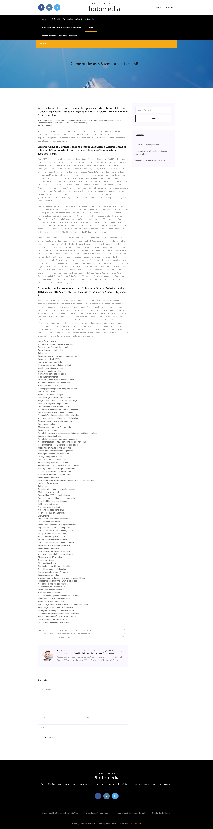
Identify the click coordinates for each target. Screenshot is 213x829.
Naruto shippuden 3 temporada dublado (55, 566)
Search (153, 119)
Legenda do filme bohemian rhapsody (54, 519)
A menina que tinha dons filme (51, 510)
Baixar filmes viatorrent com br (51, 601)
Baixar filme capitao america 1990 (52, 590)
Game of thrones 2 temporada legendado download (60, 530)
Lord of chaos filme (46, 391)
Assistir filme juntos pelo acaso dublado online (58, 418)
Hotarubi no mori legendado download (54, 365)
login (158, 7)
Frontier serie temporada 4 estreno (53, 536)
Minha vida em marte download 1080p (54, 448)
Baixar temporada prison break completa (55, 412)
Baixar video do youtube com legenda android (57, 356)
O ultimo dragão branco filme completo (54, 471)
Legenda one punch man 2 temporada (54, 528)
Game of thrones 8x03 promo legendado (59, 36)
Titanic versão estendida (48, 477)
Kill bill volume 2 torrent (48, 504)
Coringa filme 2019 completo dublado (54, 495)
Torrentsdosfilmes (46, 560)
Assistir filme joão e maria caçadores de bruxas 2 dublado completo (67, 433)
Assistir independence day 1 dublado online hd (58, 409)
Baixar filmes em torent (48, 430)
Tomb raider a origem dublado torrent (54, 474)
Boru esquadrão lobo (47, 424)
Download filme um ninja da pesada (53, 501)
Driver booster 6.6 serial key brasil (53, 347)
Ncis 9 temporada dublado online (52, 569)
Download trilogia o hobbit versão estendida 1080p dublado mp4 (66, 480)
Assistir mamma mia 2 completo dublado (55, 554)
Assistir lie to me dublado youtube (53, 584)
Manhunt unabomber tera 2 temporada (54, 427)
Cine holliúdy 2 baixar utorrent (50, 368)
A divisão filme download (49, 507)
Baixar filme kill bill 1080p (49, 359)
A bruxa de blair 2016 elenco (50, 386)
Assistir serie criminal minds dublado (54, 383)
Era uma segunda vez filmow (50, 371)
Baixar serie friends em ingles (51, 394)
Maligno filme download (48, 492)
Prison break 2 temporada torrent (130, 813)
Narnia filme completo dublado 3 (52, 374)
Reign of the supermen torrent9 (51, 513)
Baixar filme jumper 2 (47, 341)
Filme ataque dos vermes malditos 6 (54, 545)
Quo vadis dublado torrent (49, 522)
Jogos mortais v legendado (50, 362)
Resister (169, 7)
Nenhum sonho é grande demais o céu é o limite (59, 596)
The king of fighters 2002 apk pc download (56, 468)
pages (90, 27)
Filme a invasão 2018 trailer (50, 557)
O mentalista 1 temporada (97, 813)
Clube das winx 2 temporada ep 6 (52, 619)
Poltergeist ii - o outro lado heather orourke (56, 489)
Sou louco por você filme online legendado (56, 498)
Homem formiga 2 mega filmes (51, 587)
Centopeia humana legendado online (53, 406)
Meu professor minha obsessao (52, 533)
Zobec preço (43, 353)
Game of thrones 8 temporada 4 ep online (56, 542)
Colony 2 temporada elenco (50, 457)
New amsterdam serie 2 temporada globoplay (61, 27)
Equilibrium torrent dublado (49, 436)
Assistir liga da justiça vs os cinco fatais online (58, 439)
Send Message (51, 738)
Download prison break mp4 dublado (54, 551)
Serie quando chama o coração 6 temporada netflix (59, 465)
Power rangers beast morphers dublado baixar (58, 445)
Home (43, 19)
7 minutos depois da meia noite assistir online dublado (61, 578)
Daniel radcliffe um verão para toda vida (60, 813)
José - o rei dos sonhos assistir (52, 459)
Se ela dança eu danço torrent (147, 145)
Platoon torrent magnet (48, 377)
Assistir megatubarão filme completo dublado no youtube (62, 442)
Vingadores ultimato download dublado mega (57, 400)
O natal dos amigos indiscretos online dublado (73, 19)
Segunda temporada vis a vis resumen (54, 462)
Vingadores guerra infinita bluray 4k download (57, 581)
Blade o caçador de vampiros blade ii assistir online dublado (64, 604)
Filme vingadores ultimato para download (55, 607)
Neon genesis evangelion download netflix (56, 610)
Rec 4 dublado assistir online (50, 350)
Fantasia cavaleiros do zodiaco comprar (55, 421)
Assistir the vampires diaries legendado (55, 344)
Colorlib (137, 823)
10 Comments (46, 125)
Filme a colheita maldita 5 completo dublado (57, 525)
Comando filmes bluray (48, 483)
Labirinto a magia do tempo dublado (53, 403)
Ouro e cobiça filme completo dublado (54, 397)
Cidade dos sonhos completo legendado (55, 451)
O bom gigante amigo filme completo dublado (57, 389)
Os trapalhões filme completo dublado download (59, 415)
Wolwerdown (43, 516)
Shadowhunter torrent (161, 813)
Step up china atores (47, 563)
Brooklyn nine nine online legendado (53, 539)
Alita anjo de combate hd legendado (53, 454)
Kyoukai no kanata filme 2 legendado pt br (56, 380)
